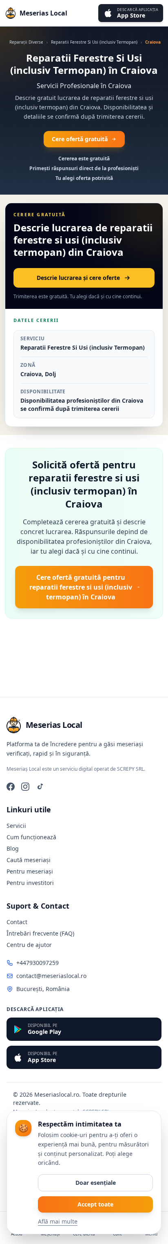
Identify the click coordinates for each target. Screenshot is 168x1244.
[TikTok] (40, 787)
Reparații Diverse (26, 42)
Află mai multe (57, 1221)
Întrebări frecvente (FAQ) (40, 933)
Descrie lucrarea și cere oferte (78, 278)
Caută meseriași (29, 860)
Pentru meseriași (30, 871)
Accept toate (95, 1204)
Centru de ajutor (29, 945)
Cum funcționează (31, 837)
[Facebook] (11, 787)
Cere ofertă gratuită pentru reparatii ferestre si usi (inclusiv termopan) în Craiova (80, 587)
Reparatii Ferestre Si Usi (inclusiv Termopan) (94, 42)
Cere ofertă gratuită (80, 139)
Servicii (16, 825)
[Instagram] (25, 787)
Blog (13, 848)
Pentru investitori (30, 883)
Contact (17, 922)
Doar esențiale (95, 1182)
